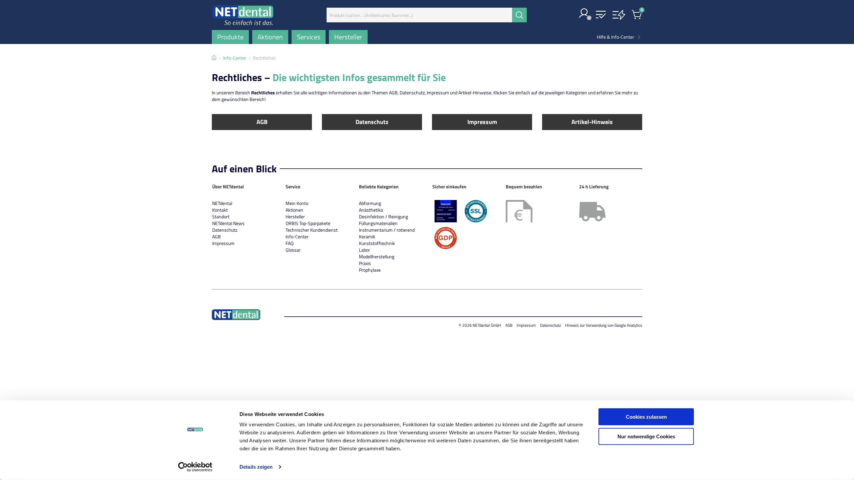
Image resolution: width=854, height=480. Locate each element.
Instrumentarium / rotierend (387, 229)
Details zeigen (256, 467)
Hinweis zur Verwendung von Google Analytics (603, 325)
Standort (221, 216)
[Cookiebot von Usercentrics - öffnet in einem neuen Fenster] (195, 467)
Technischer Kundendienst (312, 229)
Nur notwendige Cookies (646, 436)
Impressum (482, 121)
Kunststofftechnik (377, 243)
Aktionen (294, 209)
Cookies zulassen (646, 417)
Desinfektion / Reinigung (383, 216)
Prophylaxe (370, 269)
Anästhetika (371, 209)
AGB (262, 121)
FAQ (290, 243)
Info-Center (297, 236)
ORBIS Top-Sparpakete (308, 223)
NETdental (222, 203)
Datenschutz (372, 121)
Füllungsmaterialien (378, 223)
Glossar (293, 249)
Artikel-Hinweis (592, 121)
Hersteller (295, 216)
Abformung (370, 203)
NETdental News (228, 223)
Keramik (367, 236)
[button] (584, 13)
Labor (364, 249)
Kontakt (220, 209)
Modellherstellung (376, 256)
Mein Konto (297, 203)
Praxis (365, 263)
